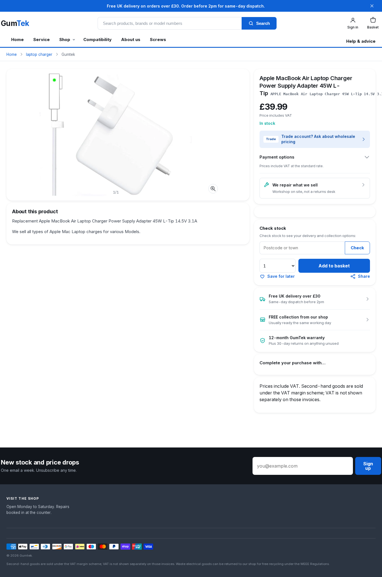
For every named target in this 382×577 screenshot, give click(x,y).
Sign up (368, 466)
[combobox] (170, 23)
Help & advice (361, 41)
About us (130, 39)
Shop (64, 39)
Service (41, 39)
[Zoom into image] (213, 188)
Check (357, 247)
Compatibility (97, 39)
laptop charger (39, 54)
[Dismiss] (372, 5)
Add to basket (334, 266)
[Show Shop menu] (75, 41)
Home (17, 39)
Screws (158, 39)
